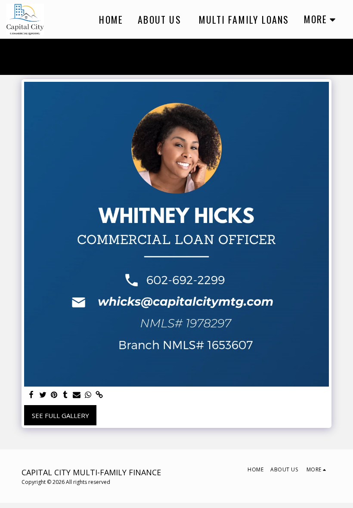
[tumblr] (65, 395)
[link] (99, 395)
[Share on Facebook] (32, 395)
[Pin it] (54, 395)
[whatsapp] (88, 395)
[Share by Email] (77, 395)
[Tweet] (43, 395)
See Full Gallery (60, 415)
